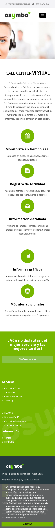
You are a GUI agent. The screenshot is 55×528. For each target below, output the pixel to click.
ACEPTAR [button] (27, 524)
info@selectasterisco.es (19, 3)
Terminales (9, 392)
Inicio (4, 473)
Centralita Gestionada (15, 421)
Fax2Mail (8, 413)
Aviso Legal (37, 473)
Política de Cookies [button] (15, 517)
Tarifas (7, 437)
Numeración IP (11, 417)
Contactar (29, 359)
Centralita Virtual (12, 388)
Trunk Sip (8, 400)
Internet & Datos (12, 425)
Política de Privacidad (19, 473)
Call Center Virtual (13, 396)
